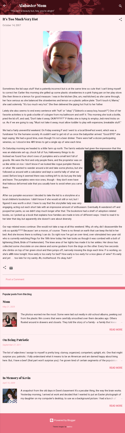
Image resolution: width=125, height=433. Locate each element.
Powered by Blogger (65, 420)
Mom (6, 302)
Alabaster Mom (32, 5)
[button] (120, 20)
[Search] (120, 7)
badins (69, 427)
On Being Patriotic (16, 340)
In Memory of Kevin (16, 378)
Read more (116, 329)
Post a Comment (15, 279)
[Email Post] (11, 269)
